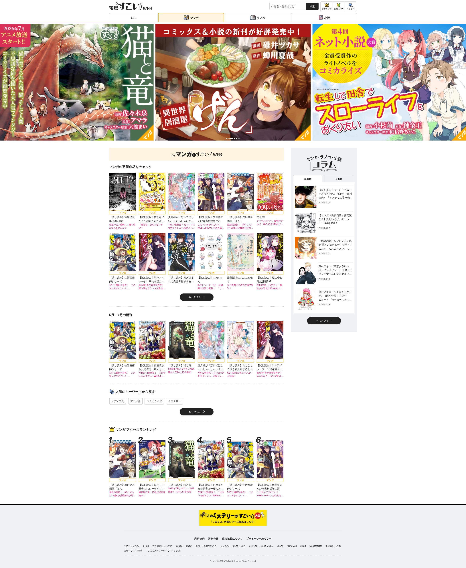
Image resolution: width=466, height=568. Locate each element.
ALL (133, 18)
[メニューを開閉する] (351, 6)
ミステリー (174, 401)
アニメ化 (135, 401)
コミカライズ (154, 401)
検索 (312, 6)
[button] (226, 138)
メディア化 (117, 401)
